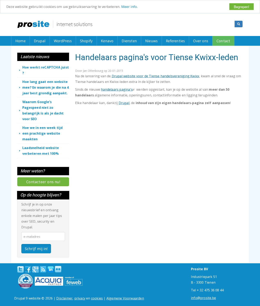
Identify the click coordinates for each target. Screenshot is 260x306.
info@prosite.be (203, 298)
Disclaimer (64, 298)
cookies (97, 298)
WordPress (63, 40)
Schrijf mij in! (36, 248)
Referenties (175, 40)
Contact (223, 40)
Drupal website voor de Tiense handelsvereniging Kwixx (155, 76)
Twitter (20, 269)
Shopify (86, 40)
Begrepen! (241, 6)
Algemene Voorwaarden (125, 298)
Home (20, 40)
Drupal (40, 40)
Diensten (129, 40)
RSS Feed (43, 269)
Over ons (200, 40)
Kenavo (107, 40)
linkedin (50, 269)
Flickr (58, 269)
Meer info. (129, 6)
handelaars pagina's (117, 89)
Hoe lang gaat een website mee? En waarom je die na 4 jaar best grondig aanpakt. (45, 87)
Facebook (28, 269)
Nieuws (151, 40)
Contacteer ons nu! (43, 181)
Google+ (35, 269)
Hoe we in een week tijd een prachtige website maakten (42, 133)
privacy (79, 298)
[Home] (54, 24)
